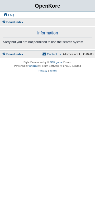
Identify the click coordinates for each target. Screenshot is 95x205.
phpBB (33, 65)
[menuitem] (8, 15)
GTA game (56, 62)
